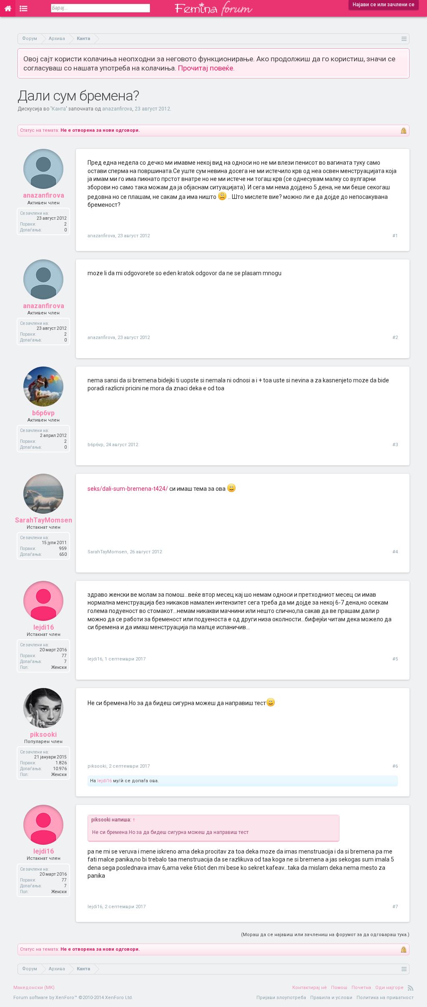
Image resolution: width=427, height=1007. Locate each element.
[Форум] (23, 8)
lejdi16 (43, 627)
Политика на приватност (385, 997)
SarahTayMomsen (43, 520)
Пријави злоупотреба (281, 997)
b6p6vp (43, 413)
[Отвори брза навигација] (404, 38)
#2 (395, 337)
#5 (395, 659)
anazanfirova (117, 109)
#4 (395, 552)
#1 (395, 236)
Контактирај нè (309, 987)
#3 (395, 444)
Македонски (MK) (34, 987)
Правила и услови (331, 997)
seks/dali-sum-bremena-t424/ (128, 488)
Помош (339, 987)
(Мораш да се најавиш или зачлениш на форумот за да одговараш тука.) (325, 934)
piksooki (43, 734)
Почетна (361, 987)
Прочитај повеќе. (206, 68)
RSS (411, 988)
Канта (59, 109)
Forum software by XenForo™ (73, 997)
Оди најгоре (389, 987)
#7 (395, 906)
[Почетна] (7, 8)
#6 (395, 766)
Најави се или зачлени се (383, 5)
